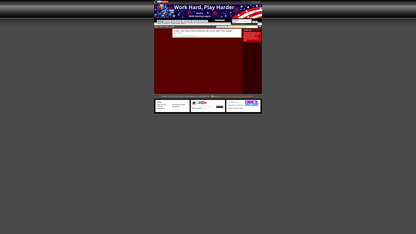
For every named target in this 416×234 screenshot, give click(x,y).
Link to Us (244, 96)
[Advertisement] (162, 60)
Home (159, 23)
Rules (183, 23)
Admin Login (161, 108)
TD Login (160, 106)
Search (161, 26)
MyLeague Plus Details (178, 104)
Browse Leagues (197, 108)
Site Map (250, 96)
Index (167, 26)
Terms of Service (226, 96)
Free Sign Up (166, 23)
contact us (199, 36)
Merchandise (176, 106)
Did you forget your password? (239, 23)
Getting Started (175, 23)
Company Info (236, 96)
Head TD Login (162, 104)
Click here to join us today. (235, 108)
